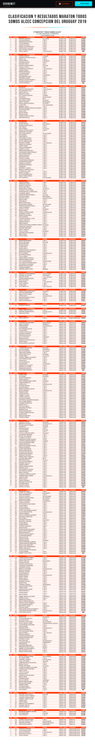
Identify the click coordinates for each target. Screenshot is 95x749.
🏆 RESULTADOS (83, 4)
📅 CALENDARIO (64, 4)
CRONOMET (9, 4)
